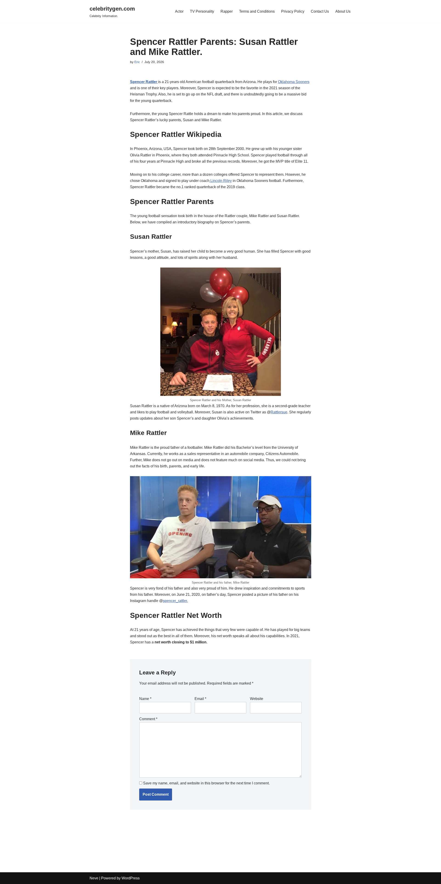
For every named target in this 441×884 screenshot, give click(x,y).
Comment (148, 719)
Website (256, 699)
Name (145, 699)
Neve (94, 878)
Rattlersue (279, 412)
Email (200, 699)
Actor (179, 11)
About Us (343, 11)
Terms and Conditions (257, 11)
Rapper (226, 11)
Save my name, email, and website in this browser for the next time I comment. (206, 783)
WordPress (131, 878)
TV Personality (202, 11)
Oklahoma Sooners (293, 82)
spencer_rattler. (175, 601)
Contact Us (320, 11)
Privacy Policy (292, 11)
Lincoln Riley (220, 181)
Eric (137, 62)
